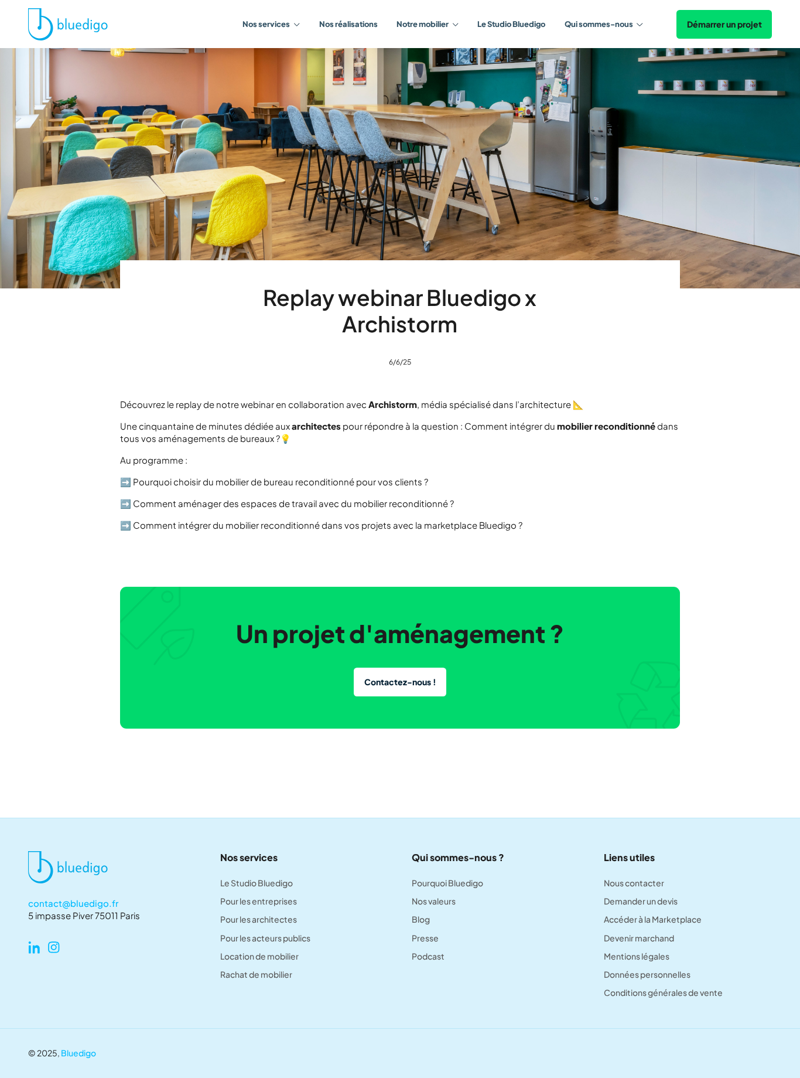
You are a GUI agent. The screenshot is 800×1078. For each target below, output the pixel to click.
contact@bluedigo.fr (73, 903)
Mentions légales (636, 956)
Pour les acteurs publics (265, 938)
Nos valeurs (434, 901)
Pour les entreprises (258, 901)
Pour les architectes (258, 919)
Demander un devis (641, 901)
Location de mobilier (259, 956)
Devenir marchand (639, 938)
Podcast (428, 956)
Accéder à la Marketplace (653, 919)
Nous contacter (634, 883)
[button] (271, 24)
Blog (421, 919)
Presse (425, 938)
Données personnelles (647, 975)
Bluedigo (78, 1053)
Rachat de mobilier (256, 975)
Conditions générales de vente (663, 993)
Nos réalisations (348, 24)
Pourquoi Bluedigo (447, 883)
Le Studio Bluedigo (511, 24)
